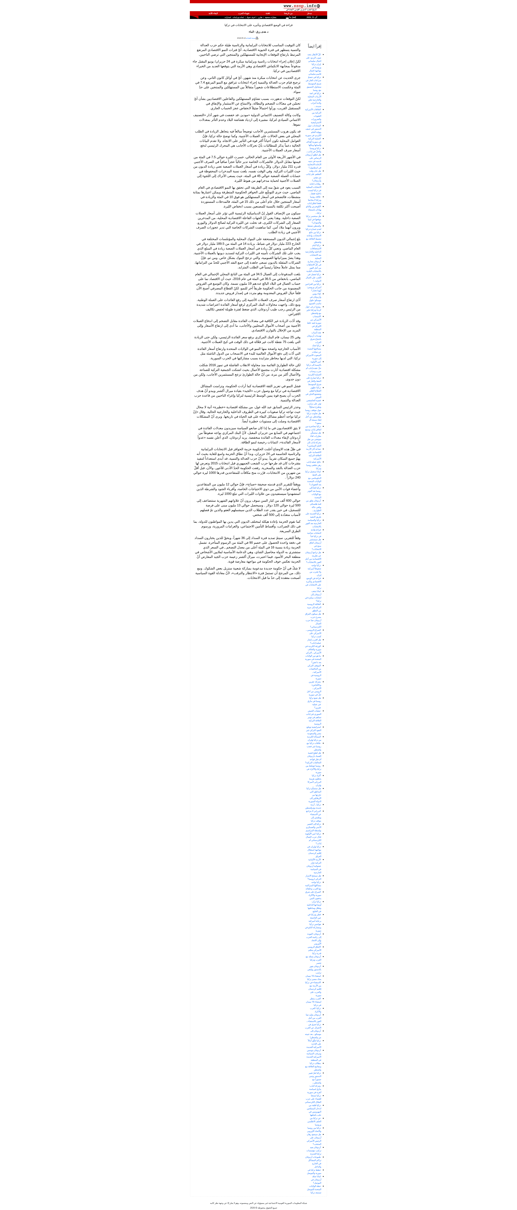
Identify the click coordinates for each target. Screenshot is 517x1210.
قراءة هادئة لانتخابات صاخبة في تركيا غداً (314, 533)
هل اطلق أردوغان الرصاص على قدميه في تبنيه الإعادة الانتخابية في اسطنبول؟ (313, 161)
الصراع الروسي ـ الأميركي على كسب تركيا (313, 633)
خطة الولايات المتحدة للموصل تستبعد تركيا (314, 1189)
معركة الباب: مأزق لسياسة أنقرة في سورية (314, 1089)
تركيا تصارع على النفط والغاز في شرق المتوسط (313, 381)
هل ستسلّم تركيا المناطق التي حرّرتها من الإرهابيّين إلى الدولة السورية (313, 795)
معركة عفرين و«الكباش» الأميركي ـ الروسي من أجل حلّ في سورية (314, 688)
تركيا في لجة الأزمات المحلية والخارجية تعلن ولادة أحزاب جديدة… (314, 100)
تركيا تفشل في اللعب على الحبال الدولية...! (313, 277)
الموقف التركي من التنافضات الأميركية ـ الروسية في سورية (314, 672)
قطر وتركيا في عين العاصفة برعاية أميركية (314, 917)
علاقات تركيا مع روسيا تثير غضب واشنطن (314, 746)
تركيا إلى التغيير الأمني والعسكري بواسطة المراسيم (313, 827)
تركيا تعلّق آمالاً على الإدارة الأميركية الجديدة (314, 1043)
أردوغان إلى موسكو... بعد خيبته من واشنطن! (313, 1034)
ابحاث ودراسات (238, 17)
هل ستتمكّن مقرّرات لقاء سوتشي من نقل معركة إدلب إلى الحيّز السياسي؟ (314, 439)
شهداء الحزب (243, 13)
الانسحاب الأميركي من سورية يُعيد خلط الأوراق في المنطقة (314, 323)
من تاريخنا (288, 13)
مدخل (309, 13)
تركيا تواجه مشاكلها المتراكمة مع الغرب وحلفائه (313, 885)
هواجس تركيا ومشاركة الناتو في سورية (313, 927)
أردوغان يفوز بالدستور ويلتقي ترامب (314, 969)
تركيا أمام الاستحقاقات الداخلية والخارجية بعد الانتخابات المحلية (313, 252)
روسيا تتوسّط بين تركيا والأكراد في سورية (313, 769)
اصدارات (228, 17)
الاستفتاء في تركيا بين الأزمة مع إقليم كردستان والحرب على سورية (313, 989)
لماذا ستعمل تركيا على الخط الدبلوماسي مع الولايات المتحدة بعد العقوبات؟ (313, 478)
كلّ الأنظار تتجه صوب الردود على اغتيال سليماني (313, 57)
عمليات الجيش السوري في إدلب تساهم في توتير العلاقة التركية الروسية (313, 717)
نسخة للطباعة (250, 38)
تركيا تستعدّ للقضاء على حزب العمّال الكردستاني (313, 1098)
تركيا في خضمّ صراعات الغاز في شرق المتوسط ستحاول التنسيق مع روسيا (313, 83)
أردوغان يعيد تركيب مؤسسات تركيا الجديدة (313, 1150)
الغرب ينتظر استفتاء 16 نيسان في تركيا (313, 1001)
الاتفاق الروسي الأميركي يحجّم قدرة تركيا (314, 950)
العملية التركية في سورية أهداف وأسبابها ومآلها (313, 141)
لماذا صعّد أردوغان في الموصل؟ (316, 1179)
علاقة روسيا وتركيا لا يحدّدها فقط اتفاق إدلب (314, 200)
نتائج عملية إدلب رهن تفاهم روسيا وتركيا (313, 465)
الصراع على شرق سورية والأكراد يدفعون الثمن (313, 895)
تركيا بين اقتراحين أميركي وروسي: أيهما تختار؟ (313, 287)
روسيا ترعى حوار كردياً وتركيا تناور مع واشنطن (313, 310)
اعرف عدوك (251, 17)
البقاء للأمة (213, 13)
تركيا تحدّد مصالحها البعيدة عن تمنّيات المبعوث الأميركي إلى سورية (313, 352)
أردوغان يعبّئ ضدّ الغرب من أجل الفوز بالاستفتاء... (313, 1018)
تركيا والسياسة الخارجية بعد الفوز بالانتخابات (313, 523)
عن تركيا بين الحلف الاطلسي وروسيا (314, 1121)
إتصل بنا (292, 17)
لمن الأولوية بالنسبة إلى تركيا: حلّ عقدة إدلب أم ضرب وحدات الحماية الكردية (313, 368)
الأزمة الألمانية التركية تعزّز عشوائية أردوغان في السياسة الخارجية (313, 866)
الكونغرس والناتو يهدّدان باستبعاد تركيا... (313, 209)
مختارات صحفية (270, 17)
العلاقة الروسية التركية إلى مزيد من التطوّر (314, 607)
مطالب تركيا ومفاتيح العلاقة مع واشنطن (313, 1066)
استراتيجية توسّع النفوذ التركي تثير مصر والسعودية (313, 730)
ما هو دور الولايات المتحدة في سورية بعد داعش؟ (313, 659)
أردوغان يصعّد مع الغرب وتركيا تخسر (313, 959)
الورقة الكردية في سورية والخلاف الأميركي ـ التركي (313, 649)
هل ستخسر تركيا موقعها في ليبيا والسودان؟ (313, 219)
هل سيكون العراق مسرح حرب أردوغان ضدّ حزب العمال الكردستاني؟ (313, 620)
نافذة (268, 13)
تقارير (260, 17)
